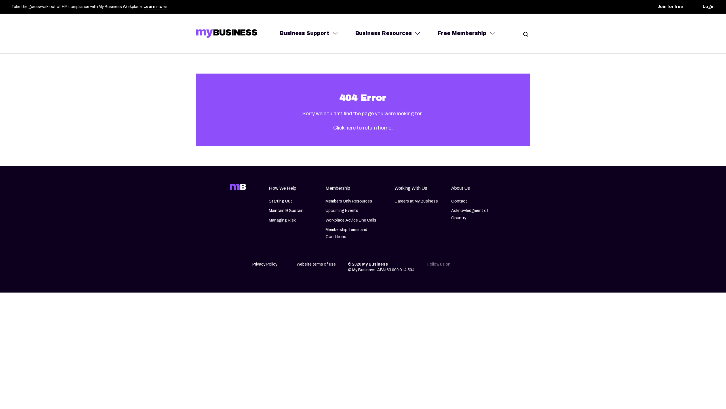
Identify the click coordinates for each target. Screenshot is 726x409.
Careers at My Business (416, 201)
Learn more (155, 7)
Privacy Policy (264, 264)
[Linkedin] (461, 266)
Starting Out (280, 201)
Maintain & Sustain (286, 210)
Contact (459, 201)
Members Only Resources (349, 201)
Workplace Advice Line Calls (351, 220)
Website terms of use (316, 264)
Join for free (670, 7)
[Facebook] (485, 266)
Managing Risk (282, 220)
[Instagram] (473, 266)
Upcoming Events (342, 210)
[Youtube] (497, 266)
